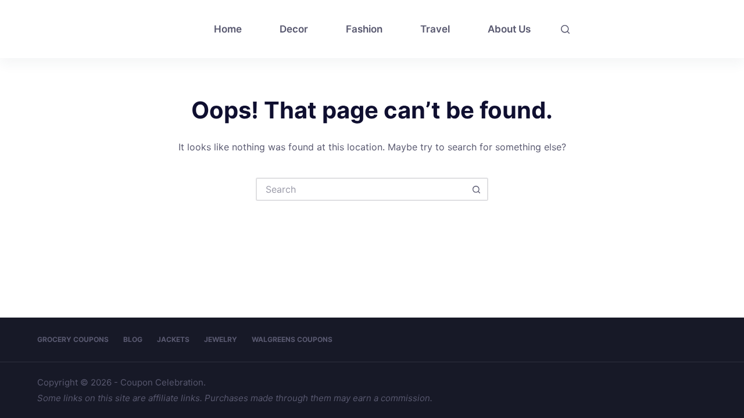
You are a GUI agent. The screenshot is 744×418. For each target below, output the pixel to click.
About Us (509, 29)
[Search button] (476, 189)
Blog (132, 339)
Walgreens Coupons (292, 339)
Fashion (364, 29)
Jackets (173, 339)
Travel (435, 29)
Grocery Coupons (73, 339)
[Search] (565, 29)
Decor (294, 29)
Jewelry (220, 339)
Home (228, 29)
